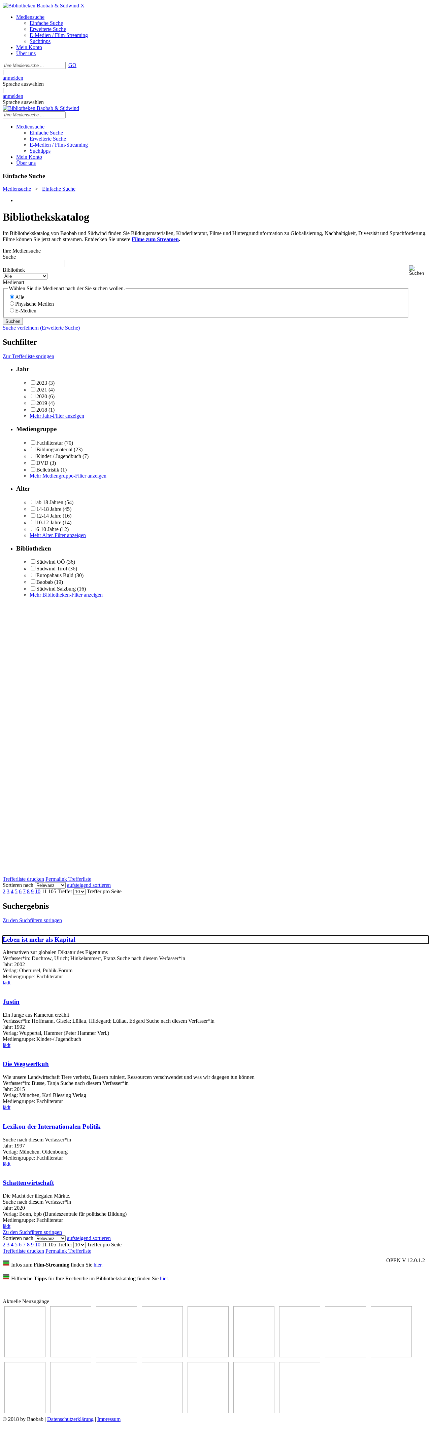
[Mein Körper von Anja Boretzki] (208, 1411)
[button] (418, 270)
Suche (9, 257)
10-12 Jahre (48, 522)
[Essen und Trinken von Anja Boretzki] (162, 1411)
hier (97, 1265)
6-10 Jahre (47, 529)
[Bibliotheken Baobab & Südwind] (41, 5)
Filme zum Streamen (155, 239)
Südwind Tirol (51, 568)
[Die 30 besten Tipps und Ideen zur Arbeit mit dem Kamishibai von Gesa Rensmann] (24, 1355)
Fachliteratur (49, 443)
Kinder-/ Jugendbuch (58, 456)
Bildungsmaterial (54, 449)
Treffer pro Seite (104, 891)
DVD (42, 463)
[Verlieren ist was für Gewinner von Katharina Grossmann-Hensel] (253, 1355)
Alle (19, 297)
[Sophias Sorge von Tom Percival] (208, 1355)
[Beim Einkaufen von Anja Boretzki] (299, 1411)
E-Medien (25, 310)
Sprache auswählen (23, 84)
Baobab (44, 582)
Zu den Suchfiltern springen (32, 920)
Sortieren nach (18, 885)
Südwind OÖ (50, 562)
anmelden (13, 78)
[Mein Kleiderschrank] (253, 1411)
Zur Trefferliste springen (28, 356)
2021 (41, 389)
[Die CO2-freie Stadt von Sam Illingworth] (116, 1355)
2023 (41, 383)
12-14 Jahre (48, 516)
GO (72, 65)
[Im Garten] (391, 1355)
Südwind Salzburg (56, 589)
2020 (41, 396)
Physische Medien (34, 304)
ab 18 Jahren (49, 502)
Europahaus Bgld (54, 575)
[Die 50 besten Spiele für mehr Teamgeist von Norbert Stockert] (24, 1411)
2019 (41, 403)
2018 (41, 410)
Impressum (109, 1419)
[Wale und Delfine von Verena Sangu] (162, 1355)
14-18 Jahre (48, 509)
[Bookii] (299, 1355)
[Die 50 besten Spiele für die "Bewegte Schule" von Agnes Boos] (116, 1411)
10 (37, 891)
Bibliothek (14, 270)
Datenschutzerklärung (70, 1419)
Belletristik (47, 470)
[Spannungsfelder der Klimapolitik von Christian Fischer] (70, 1355)
